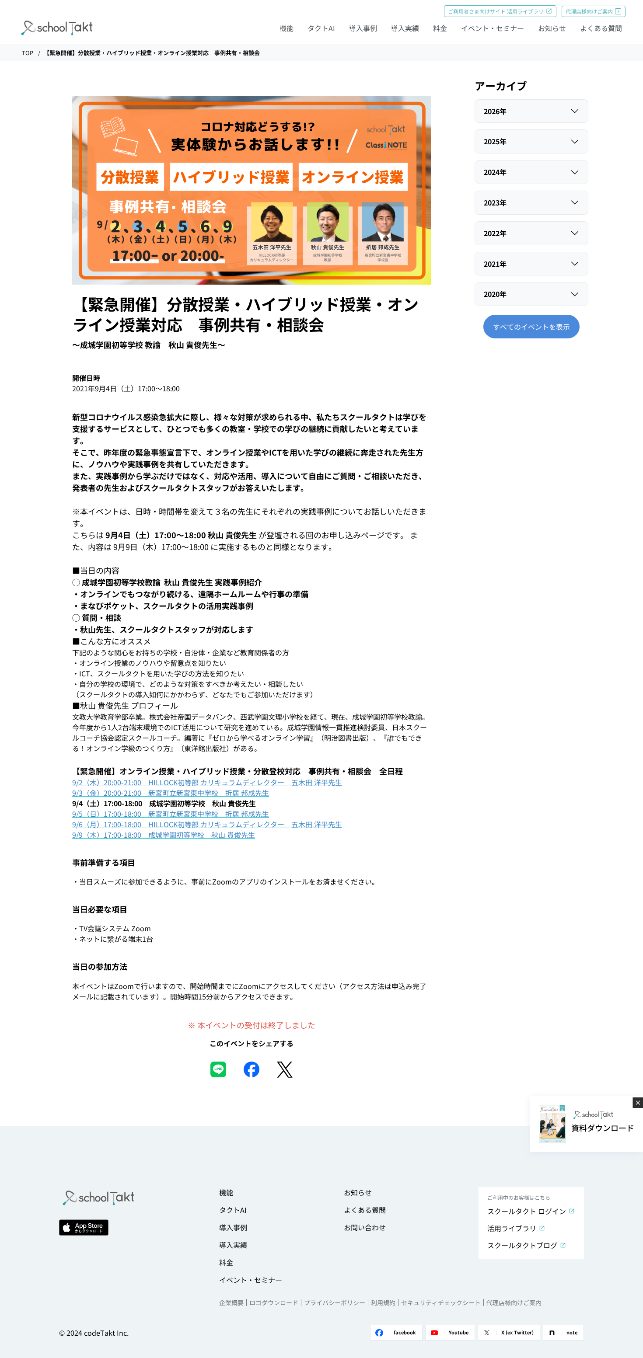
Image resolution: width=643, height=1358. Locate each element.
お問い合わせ (365, 1227)
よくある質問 (601, 28)
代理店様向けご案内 (589, 11)
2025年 (495, 141)
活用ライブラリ (511, 1228)
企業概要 (231, 1302)
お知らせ (552, 28)
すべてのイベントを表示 (531, 326)
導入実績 (405, 28)
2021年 (495, 263)
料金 (440, 28)
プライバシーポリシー (334, 1302)
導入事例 (363, 28)
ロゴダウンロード (273, 1302)
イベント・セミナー (492, 28)
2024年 (495, 172)
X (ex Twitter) (517, 1332)
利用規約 (383, 1302)
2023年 (495, 202)
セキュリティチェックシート (441, 1302)
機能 (287, 28)
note (571, 1332)
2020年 (495, 294)
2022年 (495, 233)
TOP (27, 53)
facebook (405, 1332)
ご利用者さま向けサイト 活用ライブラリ (496, 11)
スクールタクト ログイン (526, 1211)
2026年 (495, 111)
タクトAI (321, 28)
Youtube (458, 1332)
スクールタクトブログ (522, 1245)
